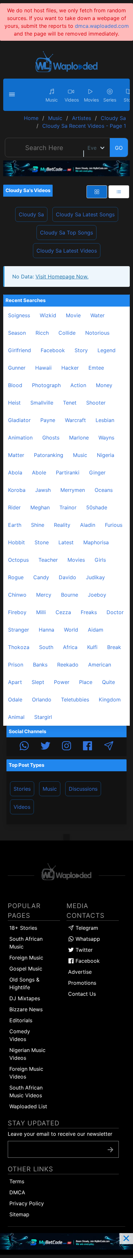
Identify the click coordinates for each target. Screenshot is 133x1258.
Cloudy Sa (31, 214)
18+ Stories (23, 928)
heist (14, 402)
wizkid (48, 315)
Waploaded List (28, 1106)
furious (113, 525)
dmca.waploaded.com (102, 26)
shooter (96, 402)
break (114, 647)
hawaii (43, 367)
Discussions (83, 789)
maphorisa (96, 542)
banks (40, 664)
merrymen (72, 490)
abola (15, 472)
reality (62, 525)
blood (15, 385)
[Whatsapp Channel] (24, 747)
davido (67, 577)
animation (20, 437)
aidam (95, 629)
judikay (95, 577)
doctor (115, 612)
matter (16, 455)
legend (106, 350)
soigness (19, 315)
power (61, 682)
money (104, 385)
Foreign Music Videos (26, 1073)
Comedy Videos (19, 1035)
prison (15, 664)
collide (67, 333)
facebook (53, 350)
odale (15, 699)
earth (14, 525)
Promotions (82, 983)
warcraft (75, 420)
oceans (104, 490)
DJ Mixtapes (24, 998)
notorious (97, 333)
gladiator (19, 420)
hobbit (16, 542)
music (80, 455)
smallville (41, 402)
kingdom (110, 699)
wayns (106, 437)
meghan (40, 507)
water (97, 315)
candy (41, 577)
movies (76, 560)
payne (47, 420)
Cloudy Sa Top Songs (66, 232)
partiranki (67, 472)
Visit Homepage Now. (62, 276)
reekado (67, 664)
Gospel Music (25, 968)
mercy (43, 594)
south (46, 647)
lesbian (105, 420)
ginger (97, 472)
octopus (18, 560)
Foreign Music (26, 957)
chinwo (17, 594)
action (78, 385)
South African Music (26, 943)
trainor (68, 507)
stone (42, 542)
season (17, 333)
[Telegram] (109, 747)
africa (70, 647)
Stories (22, 789)
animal (16, 717)
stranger (18, 629)
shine (37, 525)
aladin (87, 525)
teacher (48, 560)
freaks (89, 612)
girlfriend (19, 350)
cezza (63, 612)
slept (38, 682)
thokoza (18, 647)
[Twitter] (45, 747)
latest (66, 542)
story (81, 350)
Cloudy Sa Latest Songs (85, 214)
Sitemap (19, 1214)
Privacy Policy (26, 1203)
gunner (17, 367)
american (99, 664)
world (71, 629)
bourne (69, 594)
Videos (22, 807)
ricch (42, 333)
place (85, 682)
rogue (16, 577)
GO (119, 148)
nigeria (105, 455)
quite (108, 682)
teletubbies (75, 699)
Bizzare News (26, 1009)
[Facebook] (87, 747)
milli (41, 612)
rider (14, 507)
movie (73, 315)
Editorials (20, 1020)
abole (39, 472)
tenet (70, 402)
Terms (16, 1181)
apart (15, 682)
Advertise (80, 972)
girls (100, 560)
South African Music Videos (26, 1091)
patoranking (48, 455)
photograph (46, 385)
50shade (96, 507)
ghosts (50, 437)
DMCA (17, 1192)
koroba (17, 490)
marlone (79, 437)
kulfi (92, 647)
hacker (70, 367)
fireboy (17, 612)
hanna (46, 629)
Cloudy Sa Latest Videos (66, 250)
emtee (96, 367)
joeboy (97, 594)
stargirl (43, 717)
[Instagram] (66, 747)
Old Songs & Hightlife (24, 983)
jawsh (43, 490)
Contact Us (82, 994)
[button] (13, 95)
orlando (41, 699)
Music (50, 789)
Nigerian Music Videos (27, 1054)
